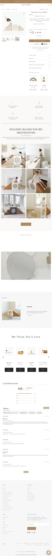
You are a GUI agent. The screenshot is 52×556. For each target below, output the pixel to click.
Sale (4, 528)
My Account (5, 497)
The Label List (6, 532)
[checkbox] (39, 412)
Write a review (46, 407)
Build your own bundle (7, 530)
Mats (4, 520)
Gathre (4, 543)
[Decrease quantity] (37, 36)
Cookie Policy (5, 503)
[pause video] (48, 253)
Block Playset (14, 8)
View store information (40, 48)
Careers (29, 491)
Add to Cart (26, 223)
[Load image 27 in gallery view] (14, 23)
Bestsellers (8, 8)
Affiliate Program (31, 497)
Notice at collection (21, 550)
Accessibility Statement (8, 507)
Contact (4, 487)
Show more (26, 471)
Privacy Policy (6, 501)
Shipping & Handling (27, 542)
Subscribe (31, 527)
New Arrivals (5, 524)
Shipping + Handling (7, 491)
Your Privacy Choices (30, 550)
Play (4, 518)
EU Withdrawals (6, 495)
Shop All (4, 526)
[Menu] (1, 3)
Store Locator (30, 493)
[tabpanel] (26, 442)
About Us (29, 487)
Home (3, 8)
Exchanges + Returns (7, 493)
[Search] (4, 4)
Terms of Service (6, 505)
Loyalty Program (30, 499)
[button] (24, 13)
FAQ (4, 489)
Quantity (39, 34)
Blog (28, 489)
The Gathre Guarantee (7, 499)
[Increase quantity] (42, 36)
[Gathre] (26, 4)
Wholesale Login (6, 509)
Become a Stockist (31, 495)
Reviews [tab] (6, 407)
